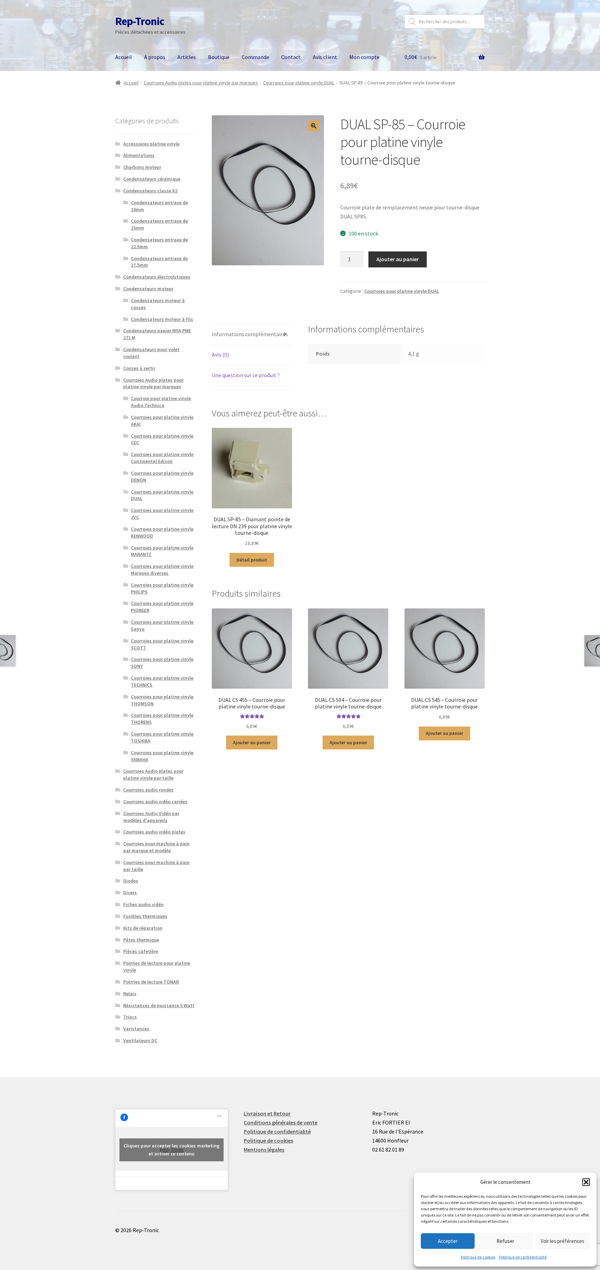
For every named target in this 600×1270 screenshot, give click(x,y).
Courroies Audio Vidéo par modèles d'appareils (151, 816)
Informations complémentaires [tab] (250, 334)
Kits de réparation (142, 928)
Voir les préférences (562, 1241)
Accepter (448, 1241)
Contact (291, 56)
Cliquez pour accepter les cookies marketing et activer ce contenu (171, 1150)
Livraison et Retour (267, 1113)
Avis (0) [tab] (220, 354)
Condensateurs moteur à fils (162, 319)
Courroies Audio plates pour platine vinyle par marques (201, 83)
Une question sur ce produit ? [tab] (246, 375)
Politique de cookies (478, 1257)
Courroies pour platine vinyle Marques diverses (162, 569)
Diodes (130, 881)
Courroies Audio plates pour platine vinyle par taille (153, 774)
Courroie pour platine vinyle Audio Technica (161, 401)
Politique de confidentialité (523, 1257)
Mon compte (364, 56)
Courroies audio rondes (148, 790)
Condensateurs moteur (148, 288)
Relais (129, 993)
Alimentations (139, 155)
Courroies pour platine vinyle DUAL (298, 83)
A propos (154, 56)
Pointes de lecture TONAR (151, 982)
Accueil (123, 56)
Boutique (219, 56)
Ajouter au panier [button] (251, 742)
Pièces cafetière (140, 951)
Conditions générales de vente (280, 1122)
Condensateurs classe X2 (150, 191)
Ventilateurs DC (140, 1040)
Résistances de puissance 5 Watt (158, 1005)
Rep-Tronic (139, 21)
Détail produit (251, 560)
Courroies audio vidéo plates (154, 832)
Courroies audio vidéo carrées (155, 801)
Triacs (130, 1017)
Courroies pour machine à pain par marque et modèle (156, 847)
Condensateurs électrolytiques (156, 277)
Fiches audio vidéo (143, 904)
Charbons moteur (142, 167)
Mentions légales (264, 1149)
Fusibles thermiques (145, 916)
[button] (586, 1182)
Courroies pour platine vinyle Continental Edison (162, 457)
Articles (186, 56)
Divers (130, 892)
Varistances (136, 1029)
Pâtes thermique (141, 940)
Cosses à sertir (139, 368)
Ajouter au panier (397, 259)
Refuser (505, 1241)
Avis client (325, 56)
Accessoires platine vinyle (151, 144)
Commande (255, 56)
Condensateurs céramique (151, 179)
